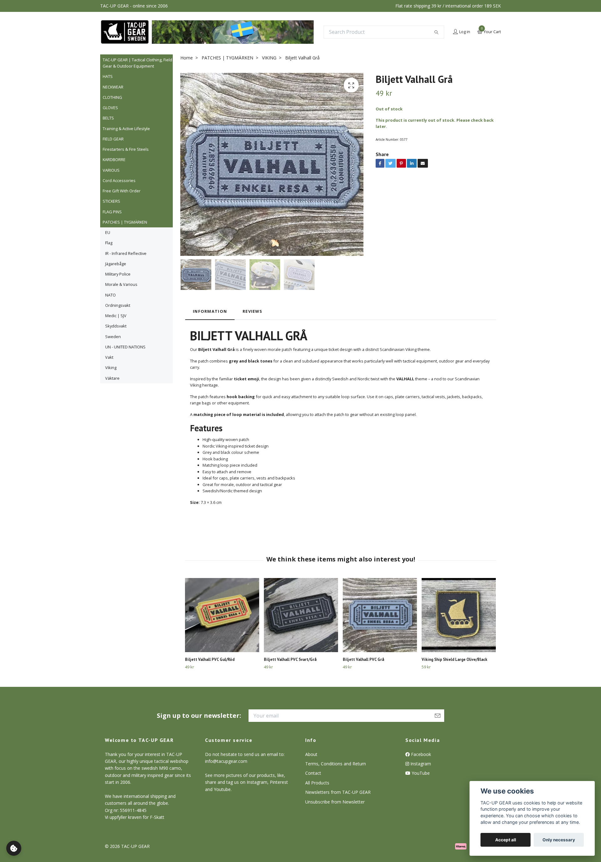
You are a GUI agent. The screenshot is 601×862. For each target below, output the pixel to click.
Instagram (420, 764)
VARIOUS (111, 170)
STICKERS (111, 201)
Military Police (118, 274)
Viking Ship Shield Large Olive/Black (454, 659)
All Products (317, 783)
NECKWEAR (113, 87)
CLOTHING (112, 97)
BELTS (108, 118)
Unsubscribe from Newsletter (335, 802)
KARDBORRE (114, 159)
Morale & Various (121, 284)
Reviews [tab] (252, 311)
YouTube (420, 773)
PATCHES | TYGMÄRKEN (125, 222)
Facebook (420, 754)
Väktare (112, 378)
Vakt (109, 357)
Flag (108, 243)
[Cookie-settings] (13, 848)
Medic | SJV (115, 315)
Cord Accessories (119, 180)
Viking (110, 367)
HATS (108, 76)
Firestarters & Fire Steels (126, 149)
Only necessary (558, 839)
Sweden (113, 336)
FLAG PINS (112, 212)
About (311, 754)
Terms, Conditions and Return (335, 764)
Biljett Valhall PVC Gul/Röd (209, 659)
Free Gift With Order (122, 191)
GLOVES (110, 107)
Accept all (505, 839)
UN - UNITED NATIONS (125, 347)
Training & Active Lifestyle (126, 128)
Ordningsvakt (117, 305)
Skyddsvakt (115, 326)
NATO (110, 295)
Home (186, 58)
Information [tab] (210, 311)
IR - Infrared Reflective (125, 253)
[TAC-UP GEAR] (124, 31)
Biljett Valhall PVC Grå (363, 659)
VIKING (269, 58)
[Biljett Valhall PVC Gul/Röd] (222, 615)
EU (107, 232)
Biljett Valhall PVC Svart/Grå (290, 659)
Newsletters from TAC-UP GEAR (338, 792)
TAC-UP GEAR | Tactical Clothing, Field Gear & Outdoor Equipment (137, 63)
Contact (313, 773)
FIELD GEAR (113, 139)
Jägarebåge (115, 263)
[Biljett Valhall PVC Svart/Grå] (301, 615)
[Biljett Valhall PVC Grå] (380, 615)
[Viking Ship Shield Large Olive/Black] (459, 615)
